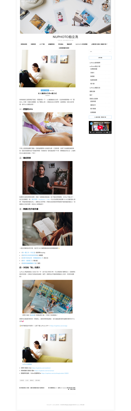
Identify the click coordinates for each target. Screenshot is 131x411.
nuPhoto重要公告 (95, 88)
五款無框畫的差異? (64, 48)
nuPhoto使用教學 (95, 63)
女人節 (27, 380)
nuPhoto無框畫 (27, 364)
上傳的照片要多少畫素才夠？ (99, 44)
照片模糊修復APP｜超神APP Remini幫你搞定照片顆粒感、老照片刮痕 (62, 388)
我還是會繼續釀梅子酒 (29, 263)
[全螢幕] (109, 132)
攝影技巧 (93, 105)
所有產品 (60, 44)
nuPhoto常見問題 (81, 44)
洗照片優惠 (37, 380)
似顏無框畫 (93, 69)
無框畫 (28, 1)
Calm (48, 199)
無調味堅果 (93, 80)
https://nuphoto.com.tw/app (58, 326)
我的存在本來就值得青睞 (29, 255)
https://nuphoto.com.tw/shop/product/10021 (55, 373)
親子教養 (93, 109)
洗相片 (92, 72)
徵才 (91, 95)
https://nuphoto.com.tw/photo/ (41, 368)
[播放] (91, 132)
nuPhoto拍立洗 (65, 37)
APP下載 (42, 44)
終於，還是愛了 (27, 260)
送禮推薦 (93, 112)
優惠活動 (92, 91)
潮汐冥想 (34, 199)
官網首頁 (33, 44)
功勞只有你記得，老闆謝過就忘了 (32, 258)
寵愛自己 (32, 380)
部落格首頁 (24, 44)
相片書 (33, 1)
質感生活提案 (44, 90)
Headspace (42, 199)
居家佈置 (93, 101)
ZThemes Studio (68, 404)
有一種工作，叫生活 (28, 252)
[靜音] (107, 132)
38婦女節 (22, 380)
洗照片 (23, 1)
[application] (100, 127)
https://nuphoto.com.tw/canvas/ (44, 370)
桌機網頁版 (51, 44)
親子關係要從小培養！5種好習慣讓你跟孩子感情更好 (32, 387)
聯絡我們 (69, 44)
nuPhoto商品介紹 (95, 66)
